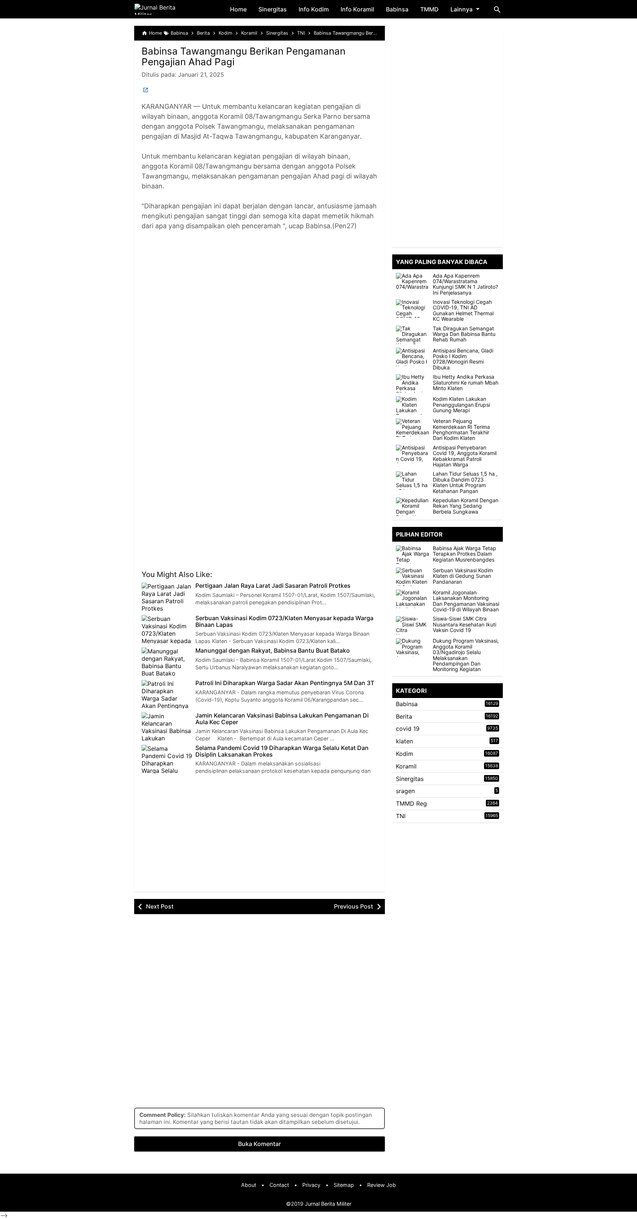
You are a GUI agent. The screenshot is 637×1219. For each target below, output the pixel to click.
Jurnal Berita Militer (328, 1204)
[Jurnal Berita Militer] (164, 9)
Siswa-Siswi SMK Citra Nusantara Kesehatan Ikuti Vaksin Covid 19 (464, 624)
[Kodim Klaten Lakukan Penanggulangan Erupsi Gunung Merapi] (412, 405)
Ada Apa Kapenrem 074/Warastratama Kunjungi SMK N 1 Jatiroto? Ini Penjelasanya (465, 284)
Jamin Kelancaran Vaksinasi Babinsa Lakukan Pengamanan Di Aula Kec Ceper (282, 718)
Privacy (311, 1185)
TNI (400, 816)
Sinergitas (272, 9)
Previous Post (353, 906)
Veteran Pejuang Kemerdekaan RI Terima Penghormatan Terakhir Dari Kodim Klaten (461, 430)
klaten (404, 741)
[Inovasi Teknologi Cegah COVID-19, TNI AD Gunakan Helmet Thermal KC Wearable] (412, 308)
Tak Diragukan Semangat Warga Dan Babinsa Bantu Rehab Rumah (464, 334)
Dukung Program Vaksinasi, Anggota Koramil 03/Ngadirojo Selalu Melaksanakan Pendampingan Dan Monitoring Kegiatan (466, 655)
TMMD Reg (411, 804)
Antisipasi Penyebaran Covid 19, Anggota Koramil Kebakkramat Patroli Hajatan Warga (465, 456)
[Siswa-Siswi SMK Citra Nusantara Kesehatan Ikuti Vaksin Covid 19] (414, 625)
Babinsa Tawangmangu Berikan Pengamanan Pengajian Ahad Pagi (243, 56)
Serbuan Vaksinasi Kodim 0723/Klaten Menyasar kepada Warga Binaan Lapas (284, 621)
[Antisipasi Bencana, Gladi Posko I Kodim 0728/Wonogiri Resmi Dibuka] (412, 357)
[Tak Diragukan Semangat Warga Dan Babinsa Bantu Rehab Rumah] (412, 335)
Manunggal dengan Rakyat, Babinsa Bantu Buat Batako (272, 650)
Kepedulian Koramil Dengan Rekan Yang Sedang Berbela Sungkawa (465, 505)
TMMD (429, 9)
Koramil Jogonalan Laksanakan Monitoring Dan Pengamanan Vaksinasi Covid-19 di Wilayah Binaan (466, 601)
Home (238, 9)
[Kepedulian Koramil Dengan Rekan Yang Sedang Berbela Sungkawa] (412, 506)
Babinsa (397, 9)
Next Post (160, 906)
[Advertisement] (259, 289)
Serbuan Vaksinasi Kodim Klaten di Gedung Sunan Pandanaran (463, 575)
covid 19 (408, 729)
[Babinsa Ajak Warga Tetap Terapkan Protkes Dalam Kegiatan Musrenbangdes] (414, 554)
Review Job (381, 1185)
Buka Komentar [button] (259, 1143)
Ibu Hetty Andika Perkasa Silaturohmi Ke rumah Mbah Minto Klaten (465, 382)
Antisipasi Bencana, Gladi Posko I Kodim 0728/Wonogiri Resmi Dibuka (463, 359)
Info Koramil (357, 9)
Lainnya (461, 9)
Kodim (404, 753)
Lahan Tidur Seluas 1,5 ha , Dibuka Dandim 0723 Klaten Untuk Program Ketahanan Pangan (465, 482)
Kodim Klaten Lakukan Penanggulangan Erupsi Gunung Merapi (461, 404)
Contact (279, 1185)
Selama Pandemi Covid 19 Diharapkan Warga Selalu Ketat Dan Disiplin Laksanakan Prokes (282, 751)
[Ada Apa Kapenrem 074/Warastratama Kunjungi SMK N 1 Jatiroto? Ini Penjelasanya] (412, 282)
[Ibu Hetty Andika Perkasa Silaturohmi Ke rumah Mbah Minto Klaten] (412, 383)
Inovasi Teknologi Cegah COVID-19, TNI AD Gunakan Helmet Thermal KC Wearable (463, 310)
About (248, 1185)
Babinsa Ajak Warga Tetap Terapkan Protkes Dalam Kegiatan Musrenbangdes (464, 553)
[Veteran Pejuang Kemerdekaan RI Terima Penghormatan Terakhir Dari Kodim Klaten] (412, 428)
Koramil (406, 766)
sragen (405, 791)
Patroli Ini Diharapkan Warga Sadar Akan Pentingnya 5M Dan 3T (284, 683)
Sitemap (344, 1185)
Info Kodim (314, 9)
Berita (404, 716)
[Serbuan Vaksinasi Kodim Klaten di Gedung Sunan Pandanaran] (414, 576)
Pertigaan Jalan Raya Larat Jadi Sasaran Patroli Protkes (273, 586)
